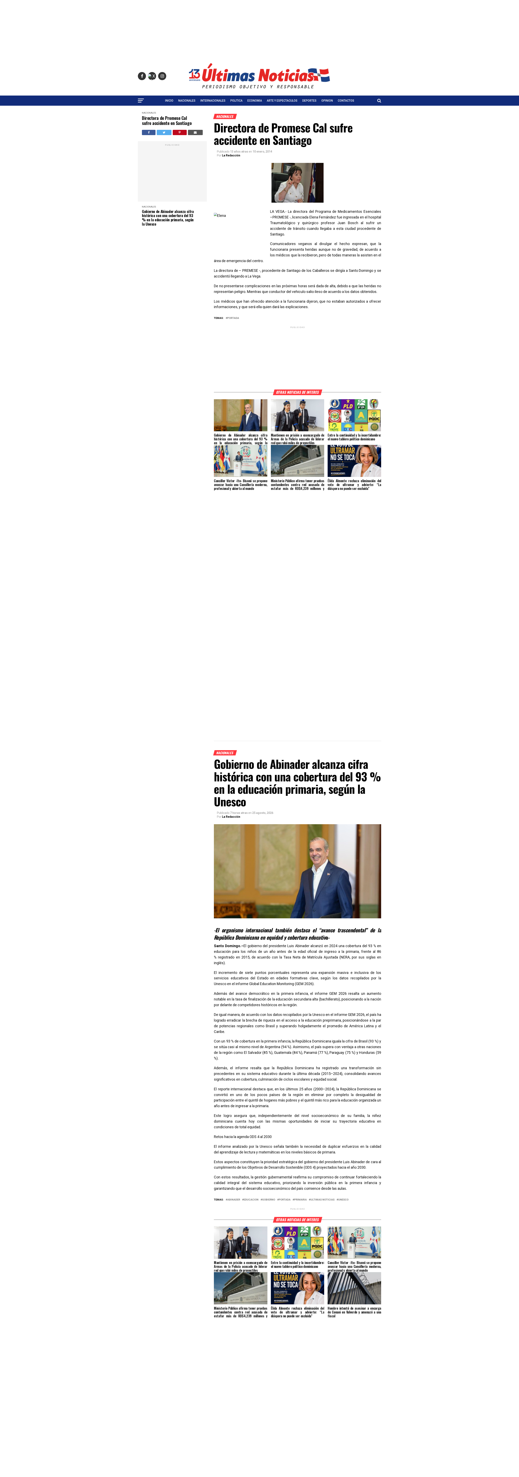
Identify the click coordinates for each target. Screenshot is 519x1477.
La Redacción (231, 155)
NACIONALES (186, 100)
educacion (251, 1199)
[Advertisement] (259, 28)
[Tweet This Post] (164, 132)
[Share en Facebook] (148, 132)
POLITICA (236, 100)
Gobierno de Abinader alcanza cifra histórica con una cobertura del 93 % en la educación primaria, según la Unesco (168, 217)
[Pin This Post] (180, 132)
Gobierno (268, 1199)
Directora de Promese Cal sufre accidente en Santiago (167, 120)
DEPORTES (309, 100)
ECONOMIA (254, 100)
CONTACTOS (346, 100)
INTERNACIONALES (212, 100)
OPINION (327, 100)
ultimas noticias (322, 1199)
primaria (300, 1199)
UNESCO (343, 1199)
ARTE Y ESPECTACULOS (282, 100)
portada (233, 318)
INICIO (169, 100)
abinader (233, 1199)
